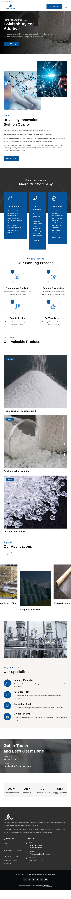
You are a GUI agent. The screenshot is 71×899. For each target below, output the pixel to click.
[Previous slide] (6, 553)
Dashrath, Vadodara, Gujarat (36, 861)
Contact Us (7, 864)
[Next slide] (11, 553)
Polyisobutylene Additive (17, 471)
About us (7, 847)
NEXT (65, 455)
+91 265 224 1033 (12, 759)
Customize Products (14, 531)
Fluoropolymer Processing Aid (20, 411)
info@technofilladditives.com (17, 766)
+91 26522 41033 (35, 848)
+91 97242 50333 (35, 845)
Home (5, 843)
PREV (65, 444)
